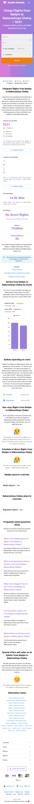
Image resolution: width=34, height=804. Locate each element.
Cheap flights (8, 81)
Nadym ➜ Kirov (29, 725)
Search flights (18, 150)
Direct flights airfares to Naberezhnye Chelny (17, 273)
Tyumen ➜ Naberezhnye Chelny (16, 715)
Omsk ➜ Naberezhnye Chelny (16, 705)
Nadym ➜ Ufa (11, 730)
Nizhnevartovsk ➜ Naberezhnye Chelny (16, 700)
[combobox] (17, 36)
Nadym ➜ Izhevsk (22, 723)
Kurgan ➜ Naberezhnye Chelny (16, 698)
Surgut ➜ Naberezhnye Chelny (16, 710)
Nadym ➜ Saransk (26, 728)
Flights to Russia (17, 269)
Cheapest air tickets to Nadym (17, 276)
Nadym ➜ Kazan (7, 728)
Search (17, 60)
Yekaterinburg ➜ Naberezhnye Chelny (16, 713)
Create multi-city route (18, 65)
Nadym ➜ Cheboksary (11, 723)
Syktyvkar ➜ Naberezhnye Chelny (16, 708)
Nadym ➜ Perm (16, 728)
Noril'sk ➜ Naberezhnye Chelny (16, 703)
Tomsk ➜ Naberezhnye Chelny (16, 718)
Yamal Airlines (10, 400)
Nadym (27, 81)
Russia (19, 81)
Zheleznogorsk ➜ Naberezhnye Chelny (16, 720)
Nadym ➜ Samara (18, 725)
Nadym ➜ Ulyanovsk (21, 730)
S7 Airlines (9, 394)
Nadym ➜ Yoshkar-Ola (7, 725)
